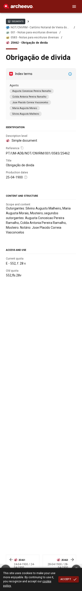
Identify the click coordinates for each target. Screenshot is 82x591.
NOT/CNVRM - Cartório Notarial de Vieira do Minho (39, 27)
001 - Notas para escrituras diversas (34, 32)
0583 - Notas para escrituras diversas (35, 37)
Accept (66, 579)
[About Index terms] (70, 74)
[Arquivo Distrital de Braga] (18, 7)
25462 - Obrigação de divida (29, 42)
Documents (15, 21)
